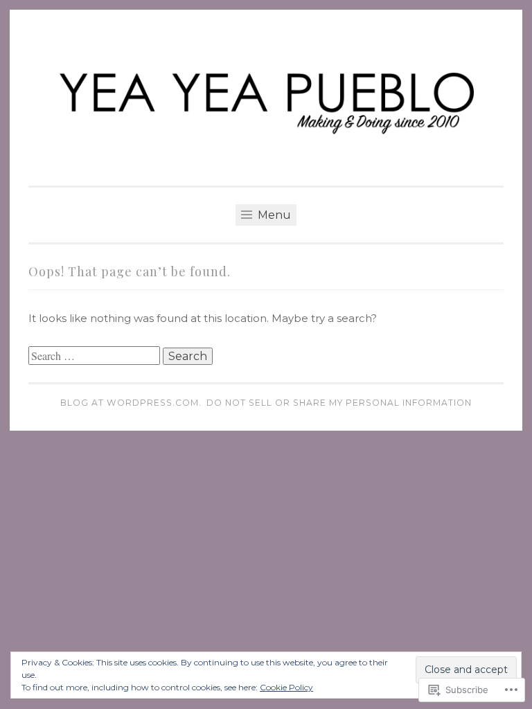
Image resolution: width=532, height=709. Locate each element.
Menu (273, 215)
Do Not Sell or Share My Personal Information (339, 402)
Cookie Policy (286, 687)
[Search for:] (95, 356)
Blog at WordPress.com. (131, 402)
